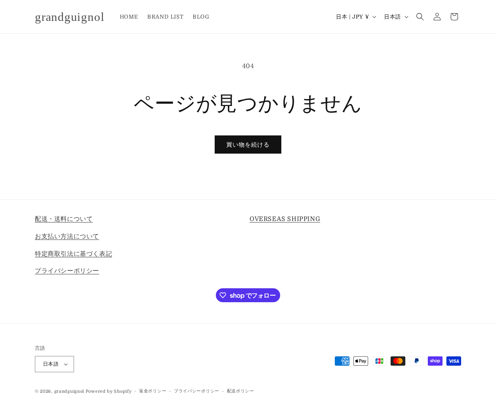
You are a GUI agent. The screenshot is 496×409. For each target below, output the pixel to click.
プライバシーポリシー (67, 270)
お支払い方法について (67, 236)
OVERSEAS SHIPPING (285, 219)
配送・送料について (64, 219)
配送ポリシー (240, 391)
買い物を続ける (248, 144)
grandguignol (69, 391)
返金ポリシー (152, 391)
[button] (420, 16)
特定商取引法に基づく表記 (73, 253)
